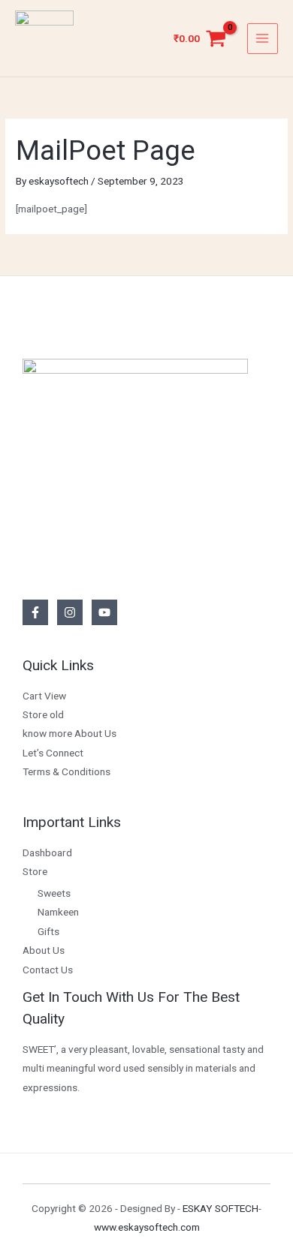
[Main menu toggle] (262, 38)
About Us (44, 950)
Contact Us (48, 970)
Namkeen (58, 912)
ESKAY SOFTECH (220, 1208)
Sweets (54, 893)
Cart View (44, 696)
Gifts (48, 931)
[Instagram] (70, 612)
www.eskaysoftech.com (147, 1227)
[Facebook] (35, 612)
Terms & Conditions (66, 771)
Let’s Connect (53, 753)
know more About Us (69, 733)
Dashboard (47, 853)
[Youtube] (104, 612)
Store (35, 871)
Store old (43, 714)
